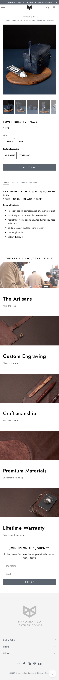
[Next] (53, 60)
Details (15, 182)
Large (20, 141)
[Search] (48, 7)
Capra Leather (21, 673)
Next (35, 17)
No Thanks (10, 155)
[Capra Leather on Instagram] (29, 664)
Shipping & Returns (29, 182)
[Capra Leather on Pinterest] (34, 664)
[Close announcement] (56, 2)
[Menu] (1, 7)
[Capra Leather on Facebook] (24, 664)
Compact (9, 141)
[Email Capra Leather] (19, 664)
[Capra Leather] (29, 7)
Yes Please (25, 155)
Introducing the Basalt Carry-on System (29, 2)
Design (6, 182)
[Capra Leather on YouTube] (40, 664)
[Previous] (5, 60)
